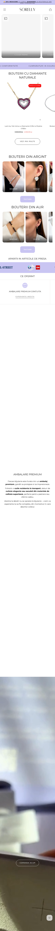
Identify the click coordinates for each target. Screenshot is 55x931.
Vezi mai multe (27, 141)
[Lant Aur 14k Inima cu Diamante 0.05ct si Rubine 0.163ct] (23, 102)
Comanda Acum (27, 863)
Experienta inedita (25, 296)
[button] (4, 9)
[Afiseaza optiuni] (40, 120)
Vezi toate (28, 199)
